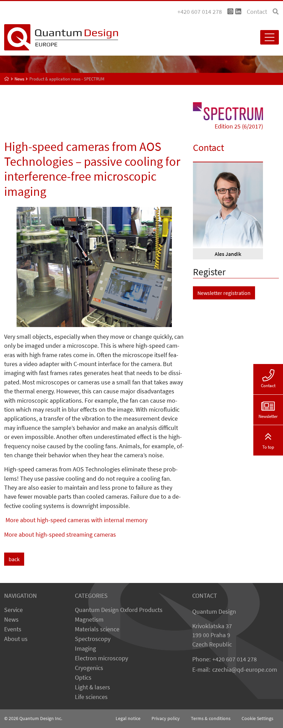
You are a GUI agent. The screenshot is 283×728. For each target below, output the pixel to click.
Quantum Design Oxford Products (119, 610)
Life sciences (91, 697)
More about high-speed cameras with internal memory (75, 520)
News (11, 619)
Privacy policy (166, 718)
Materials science (97, 629)
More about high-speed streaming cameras (60, 534)
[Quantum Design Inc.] (230, 12)
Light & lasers (92, 687)
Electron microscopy (101, 658)
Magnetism (89, 619)
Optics (83, 677)
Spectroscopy (92, 639)
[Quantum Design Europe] (6, 79)
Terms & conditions (211, 718)
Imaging (85, 648)
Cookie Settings (257, 718)
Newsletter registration (224, 292)
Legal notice (128, 718)
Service (13, 610)
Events (12, 629)
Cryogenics (89, 668)
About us (16, 639)
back (14, 559)
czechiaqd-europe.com (244, 669)
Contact (257, 12)
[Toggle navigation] (269, 37)
